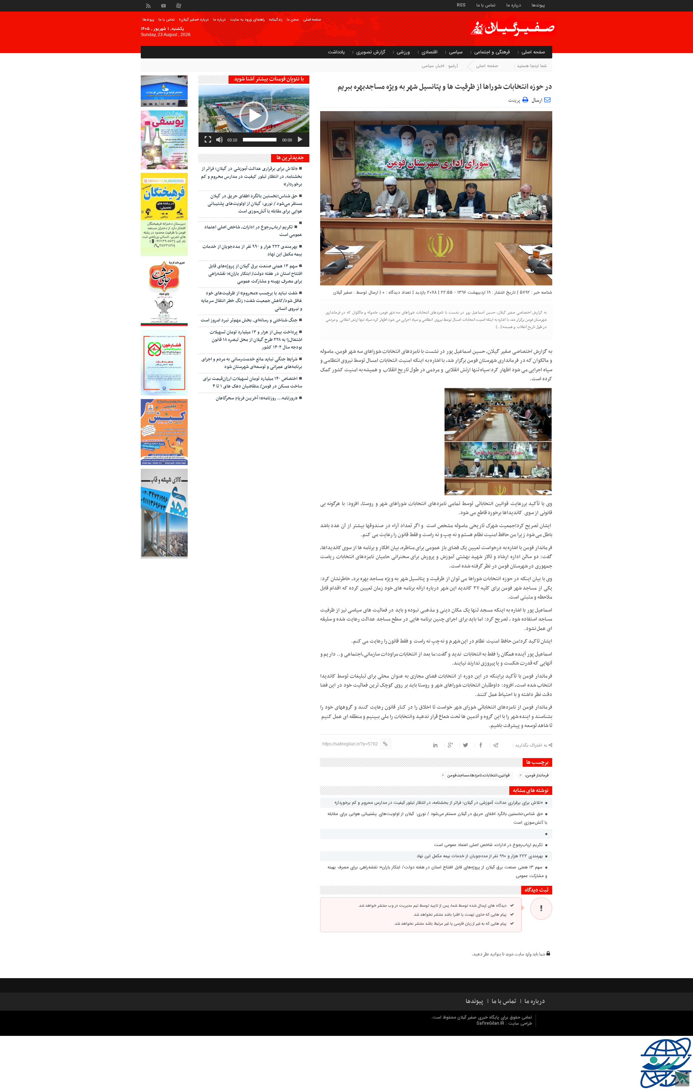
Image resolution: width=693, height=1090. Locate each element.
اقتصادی (429, 52)
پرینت (515, 99)
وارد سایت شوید (518, 954)
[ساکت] (219, 139)
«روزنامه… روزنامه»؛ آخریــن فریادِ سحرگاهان (256, 398)
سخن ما (293, 19)
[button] (253, 115)
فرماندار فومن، (537, 775)
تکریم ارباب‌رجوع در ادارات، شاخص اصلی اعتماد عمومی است (489, 844)
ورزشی (403, 52)
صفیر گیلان (342, 292)
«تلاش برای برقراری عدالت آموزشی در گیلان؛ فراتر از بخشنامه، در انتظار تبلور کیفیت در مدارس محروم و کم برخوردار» (439, 802)
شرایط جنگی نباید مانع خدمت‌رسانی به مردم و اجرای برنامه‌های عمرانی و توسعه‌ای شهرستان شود (251, 363)
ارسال (537, 100)
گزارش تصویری (370, 52)
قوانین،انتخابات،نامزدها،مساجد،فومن (478, 775)
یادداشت (336, 52)
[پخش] (300, 139)
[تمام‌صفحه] (208, 139)
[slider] (259, 139)
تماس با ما (486, 5)
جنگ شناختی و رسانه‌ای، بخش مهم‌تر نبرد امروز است (249, 320)
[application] (254, 116)
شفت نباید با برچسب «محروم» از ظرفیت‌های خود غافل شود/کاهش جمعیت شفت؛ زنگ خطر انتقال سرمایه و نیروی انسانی (251, 301)
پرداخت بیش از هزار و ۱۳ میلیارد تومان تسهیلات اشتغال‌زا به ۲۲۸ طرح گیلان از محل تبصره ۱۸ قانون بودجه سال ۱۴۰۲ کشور (256, 340)
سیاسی (456, 52)
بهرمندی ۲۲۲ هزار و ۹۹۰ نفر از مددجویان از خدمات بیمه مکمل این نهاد (480, 856)
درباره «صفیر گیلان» (194, 19)
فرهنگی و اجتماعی (492, 52)
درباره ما (513, 5)
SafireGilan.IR (491, 1023)
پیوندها (538, 5)
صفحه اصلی (312, 19)
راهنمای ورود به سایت (247, 19)
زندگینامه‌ (275, 19)
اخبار (440, 65)
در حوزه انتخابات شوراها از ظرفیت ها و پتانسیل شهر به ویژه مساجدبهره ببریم (444, 87)
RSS (461, 5)
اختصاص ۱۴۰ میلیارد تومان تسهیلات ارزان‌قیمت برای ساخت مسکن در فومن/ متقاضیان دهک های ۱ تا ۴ (252, 382)
